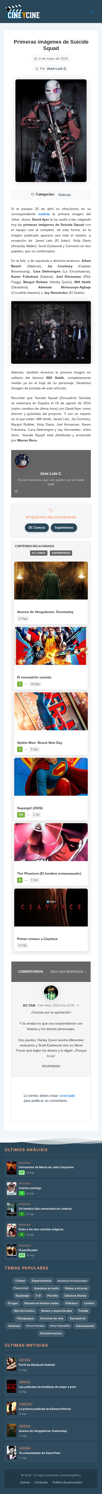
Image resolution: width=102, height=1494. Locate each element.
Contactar (41, 1482)
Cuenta (25, 1482)
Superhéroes (64, 527)
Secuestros (78, 1318)
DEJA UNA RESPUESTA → (69, 971)
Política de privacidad (67, 1482)
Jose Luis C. (57, 68)
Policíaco (71, 1303)
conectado (67, 1096)
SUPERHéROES (61, 553)
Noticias (64, 195)
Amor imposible (60, 1325)
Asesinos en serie (46, 1288)
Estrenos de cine (51, 1318)
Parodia (52, 1295)
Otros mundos (35, 1325)
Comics (89, 1303)
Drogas (13, 1303)
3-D (38, 1295)
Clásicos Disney (75, 1295)
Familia (83, 1310)
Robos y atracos (76, 1288)
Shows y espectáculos (56, 1310)
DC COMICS (39, 553)
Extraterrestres (51, 1333)
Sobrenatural (85, 1326)
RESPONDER (51, 1066)
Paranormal (21, 1288)
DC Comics (37, 527)
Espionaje (22, 1295)
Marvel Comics (24, 1310)
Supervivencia (41, 1280)
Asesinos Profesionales (72, 1280)
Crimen (20, 1280)
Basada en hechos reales (41, 1303)
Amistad (14, 1326)
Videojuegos (25, 1318)
